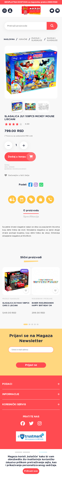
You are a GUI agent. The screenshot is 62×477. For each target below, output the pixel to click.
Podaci (7, 384)
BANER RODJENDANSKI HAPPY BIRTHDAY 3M (43, 304)
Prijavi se (31, 364)
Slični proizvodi (31, 257)
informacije (10, 394)
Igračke (23, 39)
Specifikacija (31, 216)
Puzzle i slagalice (36, 39)
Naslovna (9, 39)
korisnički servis (14, 404)
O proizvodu (31, 210)
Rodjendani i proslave (42, 299)
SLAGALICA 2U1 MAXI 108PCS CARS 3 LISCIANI (15, 304)
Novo (24, 271)
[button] (25, 324)
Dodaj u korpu (17, 157)
